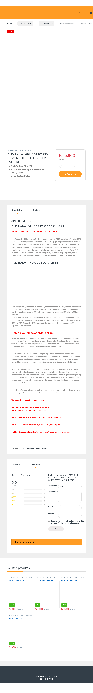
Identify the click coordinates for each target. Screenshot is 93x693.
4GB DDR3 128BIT (66, 577)
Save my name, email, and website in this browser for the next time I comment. (67, 522)
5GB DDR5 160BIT (14, 577)
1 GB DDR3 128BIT (14, 616)
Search (80, 12)
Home (9, 24)
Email (51, 514)
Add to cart (71, 174)
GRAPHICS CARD (25, 24)
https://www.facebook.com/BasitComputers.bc (45, 417)
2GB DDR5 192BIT (40, 577)
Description (17, 210)
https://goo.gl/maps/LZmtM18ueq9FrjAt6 (32, 410)
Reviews (36, 210)
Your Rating (52, 485)
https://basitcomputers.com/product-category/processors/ (49, 432)
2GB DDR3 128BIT (46, 24)
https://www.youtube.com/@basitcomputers (45, 425)
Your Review (53, 492)
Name (51, 506)
